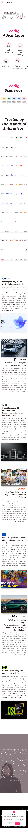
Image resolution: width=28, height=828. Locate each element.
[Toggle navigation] (26, 2)
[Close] (25, 811)
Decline (11, 823)
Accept (17, 823)
